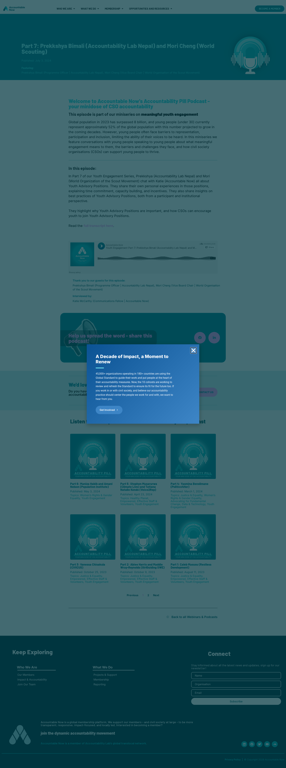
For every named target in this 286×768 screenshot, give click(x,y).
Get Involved (107, 409)
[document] (143, 384)
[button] (193, 350)
